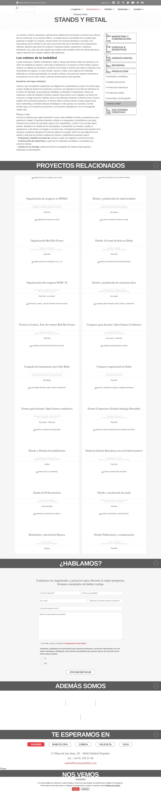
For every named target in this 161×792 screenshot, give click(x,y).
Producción (120, 71)
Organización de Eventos (54, 206)
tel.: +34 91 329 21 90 (80, 758)
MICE (40, 291)
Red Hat (47, 212)
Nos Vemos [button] (80, 774)
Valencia (39, 2)
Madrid (21, 2)
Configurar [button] (85, 789)
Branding (118, 65)
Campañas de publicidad (39, 374)
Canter (47, 464)
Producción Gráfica (115, 93)
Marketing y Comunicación (121, 37)
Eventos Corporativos (116, 375)
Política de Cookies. (112, 785)
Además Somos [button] (80, 686)
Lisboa (33, 2)
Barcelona (27, 2)
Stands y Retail (114, 104)
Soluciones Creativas (120, 111)
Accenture (114, 212)
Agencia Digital (122, 58)
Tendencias (123, 9)
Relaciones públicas (120, 206)
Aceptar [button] (75, 789)
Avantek (114, 548)
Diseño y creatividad (114, 248)
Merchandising (38, 290)
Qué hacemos (92, 9)
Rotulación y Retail (107, 206)
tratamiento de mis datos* (76, 643)
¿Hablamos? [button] (80, 563)
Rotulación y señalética (117, 77)
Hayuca (47, 548)
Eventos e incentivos (119, 48)
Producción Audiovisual (117, 87)
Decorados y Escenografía (119, 98)
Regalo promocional (116, 82)
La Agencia (75, 9)
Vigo (44, 2)
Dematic (114, 506)
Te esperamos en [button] (81, 734)
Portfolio (108, 9)
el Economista (46, 506)
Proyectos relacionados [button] (80, 165)
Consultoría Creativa (108, 249)
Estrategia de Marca (121, 543)
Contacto (137, 9)
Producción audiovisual (39, 206)
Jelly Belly (47, 380)
